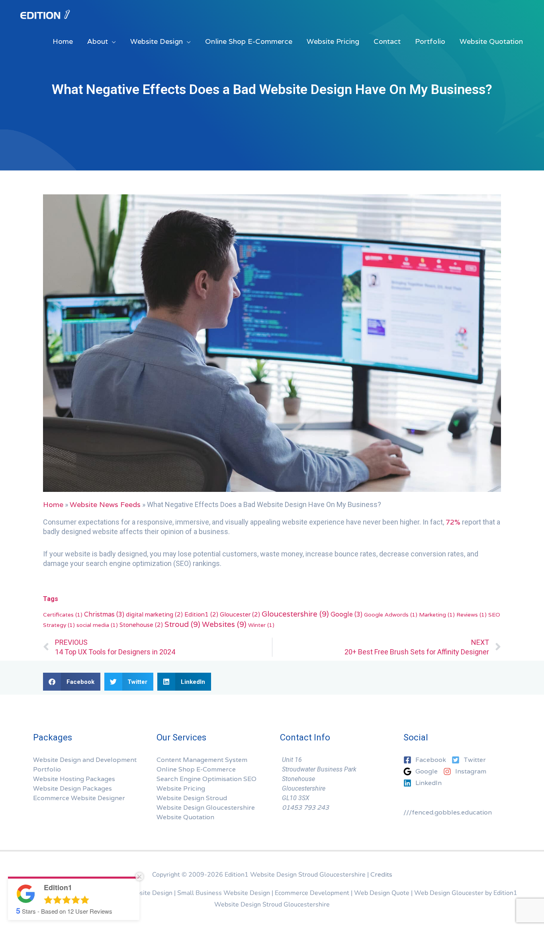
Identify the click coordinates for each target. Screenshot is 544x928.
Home (53, 504)
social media (97, 624)
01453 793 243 (305, 807)
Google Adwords (390, 614)
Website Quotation (185, 817)
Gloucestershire (295, 614)
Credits (381, 874)
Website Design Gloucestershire (206, 807)
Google (346, 614)
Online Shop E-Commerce (196, 769)
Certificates (62, 614)
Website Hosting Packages (74, 779)
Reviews (471, 614)
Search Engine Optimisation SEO (206, 779)
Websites (224, 624)
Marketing (437, 614)
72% (453, 522)
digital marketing (154, 614)
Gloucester (240, 614)
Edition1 (201, 614)
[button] (71, 682)
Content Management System (202, 760)
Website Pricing (181, 788)
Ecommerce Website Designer (79, 798)
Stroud (182, 624)
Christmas (104, 614)
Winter (261, 624)
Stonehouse (141, 624)
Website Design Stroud (192, 798)
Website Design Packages (72, 788)
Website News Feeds (105, 504)
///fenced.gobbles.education (447, 812)
